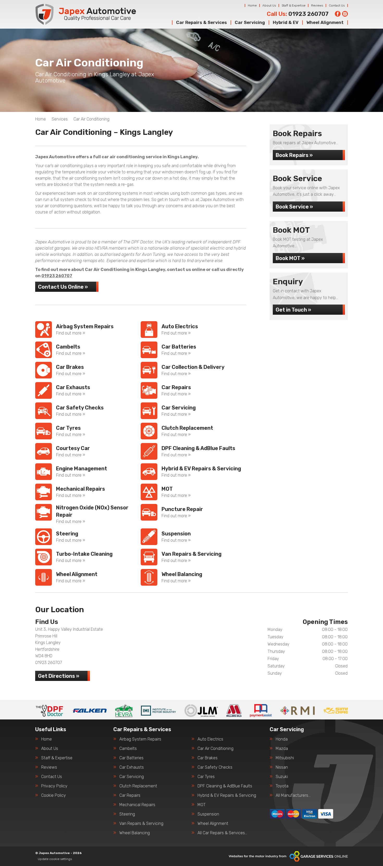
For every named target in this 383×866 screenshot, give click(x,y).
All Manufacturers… (293, 795)
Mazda (282, 749)
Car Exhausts (131, 767)
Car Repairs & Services (201, 22)
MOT (201, 805)
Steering (127, 814)
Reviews (317, 5)
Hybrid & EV (286, 22)
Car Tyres (206, 777)
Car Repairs (129, 795)
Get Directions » (58, 676)
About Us (269, 5)
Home (252, 5)
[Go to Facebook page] (338, 14)
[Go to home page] (85, 14)
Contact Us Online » (63, 287)
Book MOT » (290, 258)
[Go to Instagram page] (345, 14)
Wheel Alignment (325, 22)
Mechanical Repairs (137, 805)
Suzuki (282, 777)
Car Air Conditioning (215, 749)
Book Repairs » (294, 155)
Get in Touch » (293, 310)
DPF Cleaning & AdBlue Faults (224, 786)
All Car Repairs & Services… (222, 833)
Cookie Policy (53, 795)
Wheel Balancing (134, 833)
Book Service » (294, 207)
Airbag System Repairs (140, 739)
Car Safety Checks (214, 767)
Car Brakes (207, 758)
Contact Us (337, 5)
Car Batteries (131, 758)
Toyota (282, 786)
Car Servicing (250, 22)
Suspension (208, 814)
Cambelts (128, 749)
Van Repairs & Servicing (141, 823)
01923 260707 (298, 14)
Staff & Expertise (293, 5)
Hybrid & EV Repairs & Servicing (226, 795)
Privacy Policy (54, 786)
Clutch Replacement (138, 786)
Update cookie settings (55, 859)
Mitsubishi (285, 758)
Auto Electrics (210, 739)
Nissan (282, 767)
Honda (282, 739)
